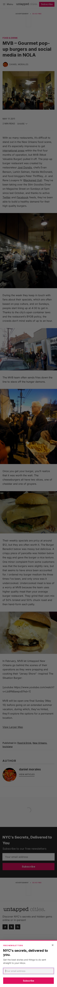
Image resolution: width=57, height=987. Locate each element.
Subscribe (28, 980)
